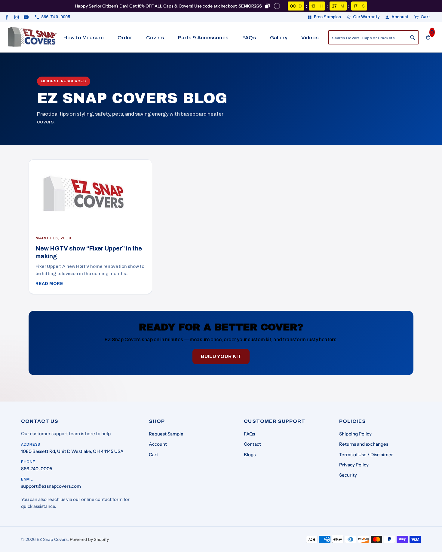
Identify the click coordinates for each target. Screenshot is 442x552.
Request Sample (166, 434)
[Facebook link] (7, 17)
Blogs (250, 454)
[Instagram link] (16, 17)
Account (158, 444)
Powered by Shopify (89, 539)
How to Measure (83, 38)
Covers (155, 38)
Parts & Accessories (203, 38)
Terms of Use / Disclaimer (366, 454)
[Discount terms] (277, 6)
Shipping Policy (355, 434)
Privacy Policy (354, 465)
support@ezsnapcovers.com (51, 486)
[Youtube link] (26, 17)
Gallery (278, 38)
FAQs (249, 38)
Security (348, 475)
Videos (309, 38)
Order (125, 38)
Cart (153, 454)
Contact (252, 444)
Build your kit (221, 356)
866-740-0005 (36, 469)
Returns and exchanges (363, 444)
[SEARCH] (412, 37)
